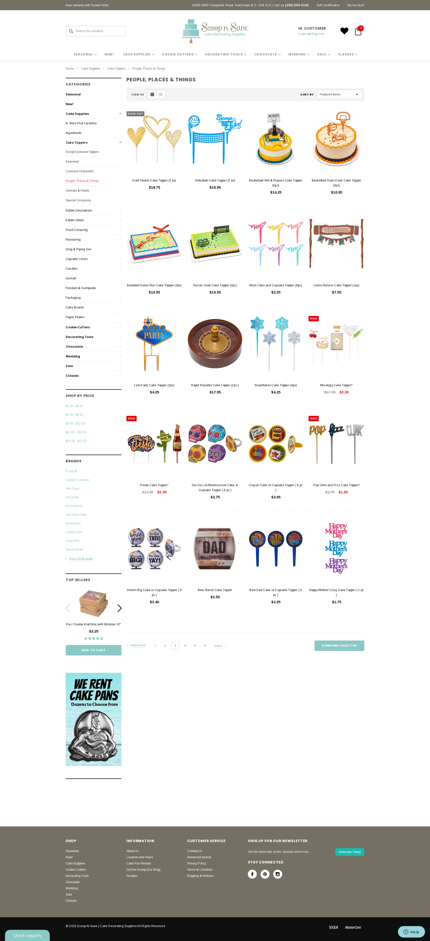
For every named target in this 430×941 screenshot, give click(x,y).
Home (70, 68)
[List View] (161, 94)
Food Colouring (77, 230)
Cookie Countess (77, 480)
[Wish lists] (344, 31)
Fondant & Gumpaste (81, 288)
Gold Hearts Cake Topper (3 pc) (154, 180)
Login (302, 34)
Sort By (307, 94)
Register (317, 34)
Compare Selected (339, 645)
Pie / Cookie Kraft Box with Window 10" (93, 624)
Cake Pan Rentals (138, 863)
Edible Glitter (75, 220)
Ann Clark (72, 488)
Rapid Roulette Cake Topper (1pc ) (215, 385)
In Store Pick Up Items (81, 123)
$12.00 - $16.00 (76, 432)
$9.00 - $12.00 (75, 423)
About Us (132, 851)
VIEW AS (137, 94)
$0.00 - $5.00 (74, 406)
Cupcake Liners (77, 259)
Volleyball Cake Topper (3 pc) (215, 180)
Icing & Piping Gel (78, 249)
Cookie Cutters (78, 327)
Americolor (73, 523)
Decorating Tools (79, 337)
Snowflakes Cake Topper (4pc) (276, 385)
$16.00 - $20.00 (76, 441)
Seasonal (73, 94)
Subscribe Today (350, 852)
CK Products (74, 506)
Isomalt (71, 278)
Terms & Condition (200, 869)
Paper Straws (75, 317)
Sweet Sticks (74, 549)
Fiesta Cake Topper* (154, 485)
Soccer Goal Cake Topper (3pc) (215, 285)
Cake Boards (75, 307)
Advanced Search (199, 857)
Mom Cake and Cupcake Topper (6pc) (275, 285)
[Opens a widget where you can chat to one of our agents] (411, 932)
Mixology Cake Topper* (336, 385)
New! (109, 54)
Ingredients (74, 133)
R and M (71, 471)
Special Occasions (78, 200)
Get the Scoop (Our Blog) (143, 869)
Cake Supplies (90, 68)
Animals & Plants (77, 190)
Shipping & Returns (200, 876)
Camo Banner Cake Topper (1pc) (337, 285)
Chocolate (74, 346)
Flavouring (73, 239)
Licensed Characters (80, 171)
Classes (72, 376)
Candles (72, 268)
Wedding (73, 356)
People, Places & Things (148, 68)
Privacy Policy (196, 863)
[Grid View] (152, 94)
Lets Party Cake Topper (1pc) (154, 385)
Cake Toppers (116, 68)
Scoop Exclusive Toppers (82, 152)
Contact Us (194, 851)
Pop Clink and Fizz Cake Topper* (336, 485)
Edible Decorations (79, 210)
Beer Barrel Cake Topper (215, 590)
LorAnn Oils (74, 532)
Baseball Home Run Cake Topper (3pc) (154, 285)
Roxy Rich (73, 541)
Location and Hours (139, 857)
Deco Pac (72, 497)
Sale (69, 366)
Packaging (73, 297)
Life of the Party (76, 514)
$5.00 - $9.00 (74, 415)
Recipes (131, 876)
